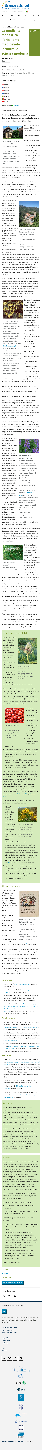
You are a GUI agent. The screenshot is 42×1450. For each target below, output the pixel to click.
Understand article (34, 31)
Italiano (6, 96)
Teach (3, 20)
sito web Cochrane (10, 1040)
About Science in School (9, 1327)
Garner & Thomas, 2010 (20, 794)
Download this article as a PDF (12, 1282)
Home (4, 16)
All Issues (20, 16)
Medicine (31, 73)
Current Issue (11, 16)
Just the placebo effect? (22, 984)
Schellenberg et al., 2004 (10, 346)
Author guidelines (34, 20)
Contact (4, 12)
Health (22, 70)
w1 (26, 841)
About (15, 20)
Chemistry (16, 70)
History (25, 73)
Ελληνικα (7, 93)
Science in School (7, 27)
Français (6, 87)
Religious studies (8, 75)
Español (6, 102)
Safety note (6, 1340)
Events (9, 20)
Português (7, 99)
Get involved (23, 20)
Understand (35, 16)
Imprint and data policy (9, 1332)
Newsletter (12, 12)
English (6, 85)
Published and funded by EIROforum (12, 1442)
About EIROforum (7, 1330)
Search (20, 12)
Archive (4, 1348)
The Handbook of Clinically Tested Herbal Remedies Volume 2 (21, 1025)
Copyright (5, 1338)
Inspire (27, 16)
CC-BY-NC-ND (6, 1273)
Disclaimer (5, 1343)
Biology (9, 70)
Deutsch (6, 90)
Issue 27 (23, 27)
